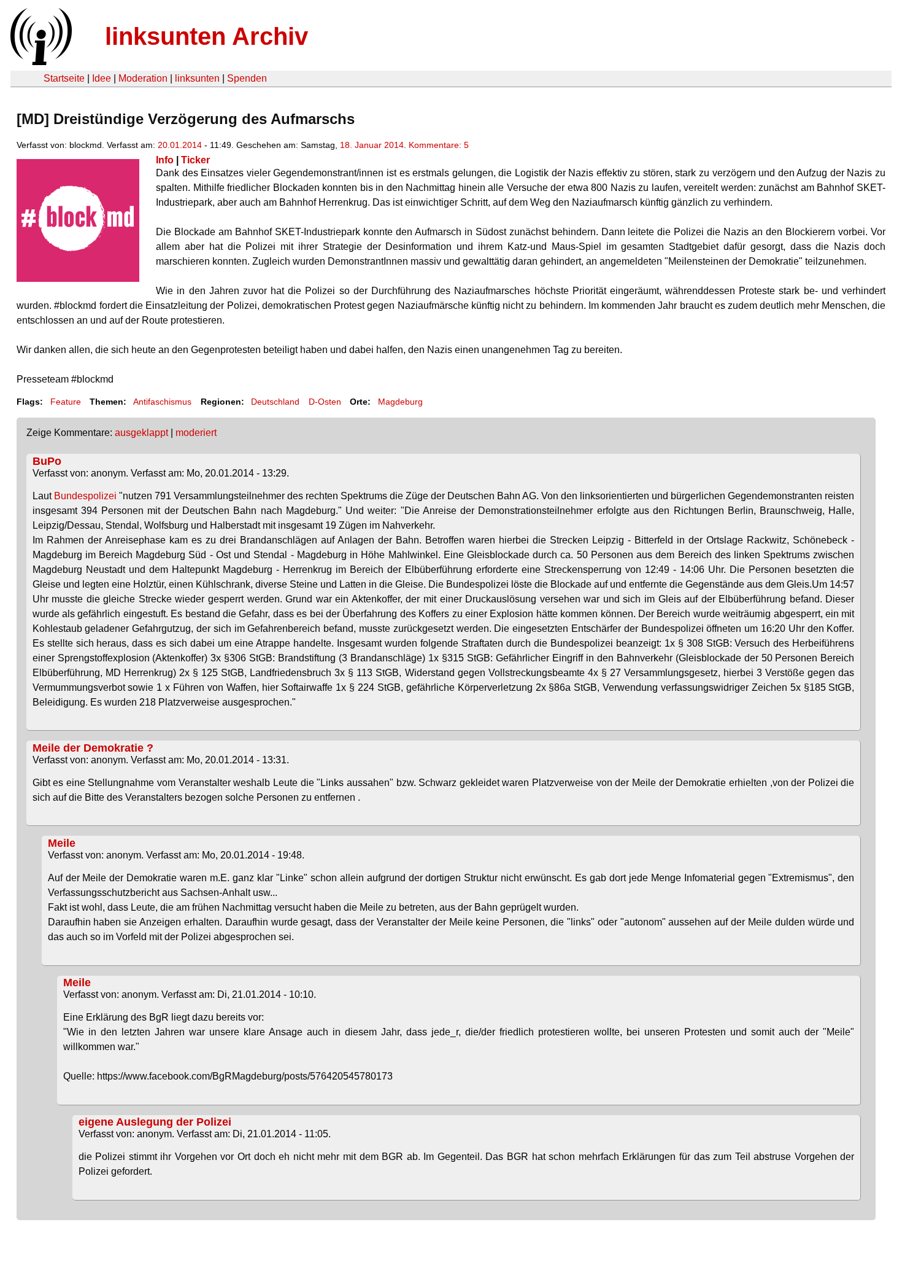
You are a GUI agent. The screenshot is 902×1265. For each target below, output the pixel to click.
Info (165, 160)
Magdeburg (400, 402)
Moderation (143, 78)
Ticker (195, 160)
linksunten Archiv (206, 36)
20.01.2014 (180, 145)
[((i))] (40, 61)
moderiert (196, 432)
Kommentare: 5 (439, 145)
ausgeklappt (141, 432)
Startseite (64, 78)
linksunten (197, 78)
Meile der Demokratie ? (93, 748)
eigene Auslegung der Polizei (155, 1122)
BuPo (47, 461)
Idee (101, 78)
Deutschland (275, 402)
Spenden (247, 78)
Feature (65, 402)
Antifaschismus (162, 402)
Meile (61, 843)
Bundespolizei (85, 496)
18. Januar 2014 (372, 145)
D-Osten (325, 402)
